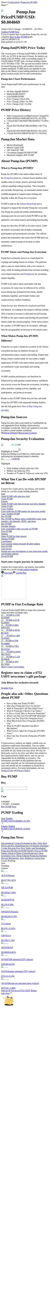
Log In (4, 806)
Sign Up (10, 807)
